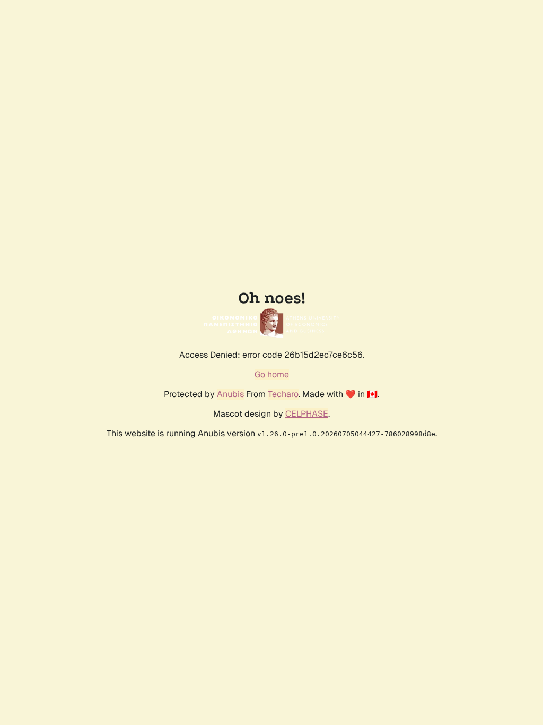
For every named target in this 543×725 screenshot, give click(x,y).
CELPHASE (306, 413)
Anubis (230, 394)
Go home (272, 374)
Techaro (283, 394)
